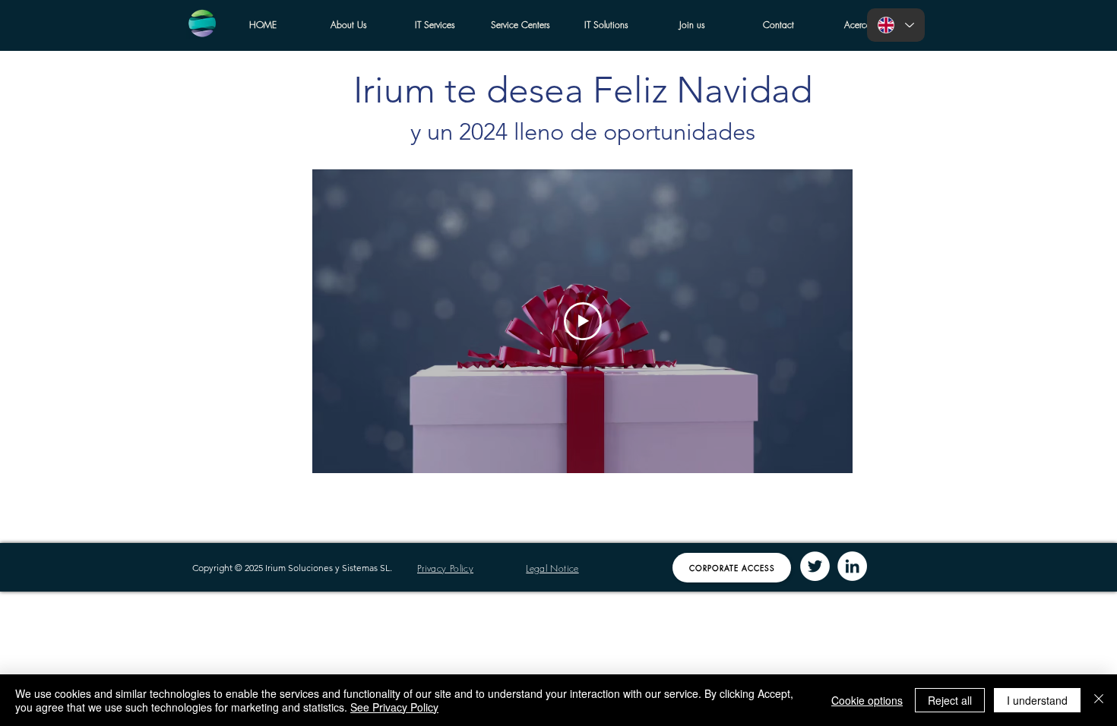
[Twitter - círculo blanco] (815, 566)
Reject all (950, 700)
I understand (1037, 700)
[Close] (1099, 700)
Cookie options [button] (867, 700)
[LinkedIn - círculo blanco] (852, 566)
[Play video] (583, 321)
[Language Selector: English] (896, 25)
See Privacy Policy (394, 707)
